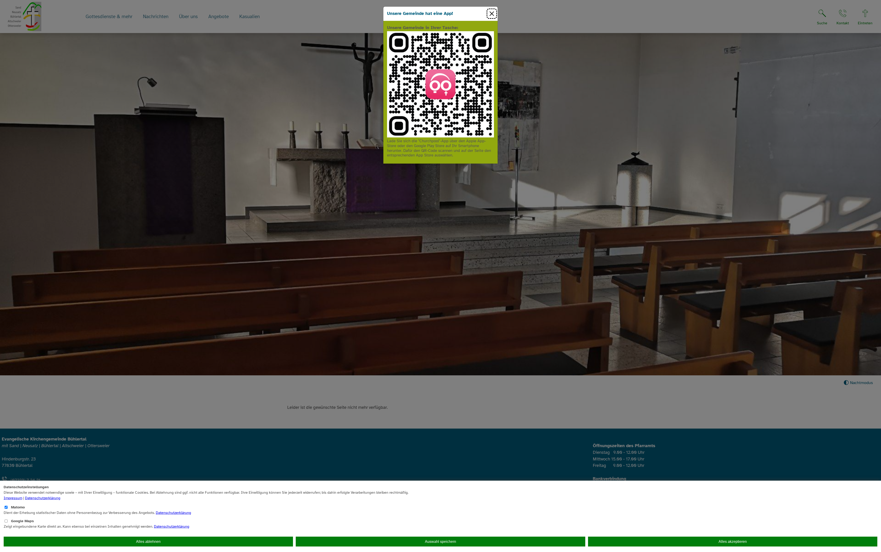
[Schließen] (492, 14)
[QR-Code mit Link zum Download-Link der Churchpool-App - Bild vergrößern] (440, 84)
